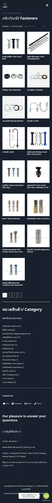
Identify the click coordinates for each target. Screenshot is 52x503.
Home (4, 13)
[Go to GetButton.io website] (46, 500)
